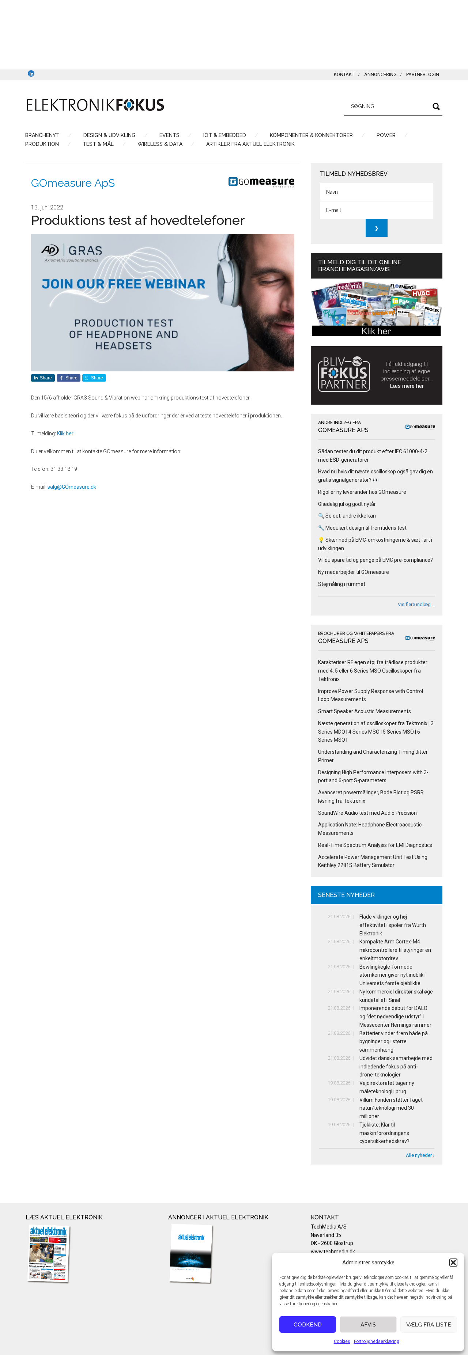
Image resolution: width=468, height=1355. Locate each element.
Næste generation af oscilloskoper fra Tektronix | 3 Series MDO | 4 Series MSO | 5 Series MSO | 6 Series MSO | (376, 731)
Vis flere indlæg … (416, 604)
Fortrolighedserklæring (376, 1341)
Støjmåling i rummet (341, 584)
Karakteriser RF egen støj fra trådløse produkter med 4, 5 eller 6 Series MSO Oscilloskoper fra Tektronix (372, 670)
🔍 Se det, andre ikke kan (347, 516)
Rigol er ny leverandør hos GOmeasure (362, 492)
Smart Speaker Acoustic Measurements (364, 711)
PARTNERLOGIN (422, 74)
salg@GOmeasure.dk (72, 487)
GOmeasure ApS (73, 183)
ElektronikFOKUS (95, 105)
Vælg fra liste (428, 1324)
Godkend (308, 1324)
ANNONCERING (380, 74)
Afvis (368, 1324)
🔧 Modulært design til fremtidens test (362, 528)
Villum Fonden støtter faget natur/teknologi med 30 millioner (391, 1108)
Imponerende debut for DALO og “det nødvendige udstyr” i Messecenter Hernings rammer (395, 1016)
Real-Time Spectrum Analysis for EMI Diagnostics (375, 845)
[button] (453, 1262)
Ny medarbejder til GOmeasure (353, 572)
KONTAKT (344, 74)
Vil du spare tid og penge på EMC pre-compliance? (375, 560)
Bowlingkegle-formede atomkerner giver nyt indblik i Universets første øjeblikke (392, 975)
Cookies (342, 1341)
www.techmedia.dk (333, 1251)
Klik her (65, 433)
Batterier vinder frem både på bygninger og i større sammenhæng (393, 1041)
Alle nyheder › (420, 1155)
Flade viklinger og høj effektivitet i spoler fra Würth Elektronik (392, 925)
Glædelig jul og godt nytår (347, 504)
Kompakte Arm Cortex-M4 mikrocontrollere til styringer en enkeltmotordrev (395, 950)
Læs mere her (407, 386)
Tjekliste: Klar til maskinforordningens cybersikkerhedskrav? (384, 1133)
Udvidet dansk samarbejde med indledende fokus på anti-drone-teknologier (396, 1066)
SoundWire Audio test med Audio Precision (367, 813)
